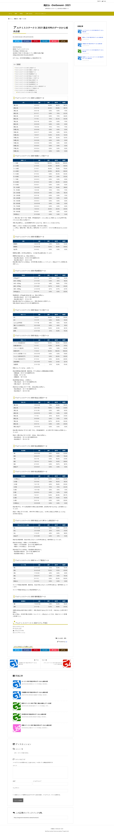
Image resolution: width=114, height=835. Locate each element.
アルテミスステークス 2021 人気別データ (25, 67)
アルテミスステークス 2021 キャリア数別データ (27, 88)
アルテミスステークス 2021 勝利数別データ (26, 90)
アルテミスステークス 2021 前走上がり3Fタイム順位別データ (30, 86)
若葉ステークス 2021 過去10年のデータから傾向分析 (37, 725)
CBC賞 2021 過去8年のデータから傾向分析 (34, 714)
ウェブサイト (16, 787)
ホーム (11, 18)
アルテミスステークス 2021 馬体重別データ (26, 74)
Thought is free (65, 831)
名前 (14, 781)
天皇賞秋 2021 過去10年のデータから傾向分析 (35, 692)
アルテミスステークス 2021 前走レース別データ (27, 78)
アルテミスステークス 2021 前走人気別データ (26, 80)
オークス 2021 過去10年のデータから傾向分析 (35, 681)
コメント (15, 765)
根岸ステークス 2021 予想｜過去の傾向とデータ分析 (36, 703)
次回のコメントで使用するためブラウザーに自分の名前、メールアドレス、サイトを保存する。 (37, 794)
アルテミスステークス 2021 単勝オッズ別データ (27, 70)
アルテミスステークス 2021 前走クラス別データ (27, 76)
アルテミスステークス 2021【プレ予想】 (27, 92)
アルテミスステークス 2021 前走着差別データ (26, 84)
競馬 (17, 18)
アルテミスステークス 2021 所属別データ (25, 72)
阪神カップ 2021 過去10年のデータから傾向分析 (92, 37)
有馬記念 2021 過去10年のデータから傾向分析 (92, 43)
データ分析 (23, 18)
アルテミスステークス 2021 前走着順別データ (26, 82)
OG (66, 641)
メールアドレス (37, 781)
